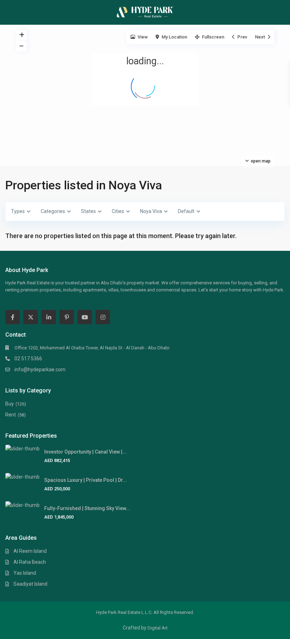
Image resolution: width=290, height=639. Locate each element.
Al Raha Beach (29, 562)
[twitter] (30, 317)
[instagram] (102, 317)
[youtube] (84, 317)
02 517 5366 (28, 358)
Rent (10, 415)
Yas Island (24, 573)
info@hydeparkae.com (39, 369)
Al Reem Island (30, 551)
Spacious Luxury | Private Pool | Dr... (85, 480)
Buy (9, 404)
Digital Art (157, 628)
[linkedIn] (48, 317)
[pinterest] (66, 317)
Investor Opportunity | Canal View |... (85, 452)
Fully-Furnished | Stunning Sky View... (87, 508)
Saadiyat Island (30, 584)
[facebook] (12, 317)
